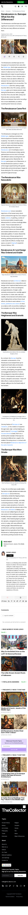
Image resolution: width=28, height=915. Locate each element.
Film (16, 831)
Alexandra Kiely (5, 712)
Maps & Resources (20, 836)
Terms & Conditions (9, 896)
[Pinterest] (24, 886)
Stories (10, 801)
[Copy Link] (20, 601)
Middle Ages (7, 67)
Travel (3, 833)
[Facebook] (11, 601)
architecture (17, 281)
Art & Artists (5, 828)
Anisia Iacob (5, 779)
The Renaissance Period (18, 11)
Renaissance (5, 85)
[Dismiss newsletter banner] (26, 2)
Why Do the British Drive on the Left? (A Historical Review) (13, 653)
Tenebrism (4, 426)
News (16, 833)
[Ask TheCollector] (4, 56)
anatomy (8, 218)
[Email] (26, 601)
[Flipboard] (23, 601)
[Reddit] (17, 601)
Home (2, 11)
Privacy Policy (19, 896)
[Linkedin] (8, 601)
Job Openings (5, 857)
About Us (4, 844)
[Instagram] (21, 886)
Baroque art (15, 424)
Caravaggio (14, 431)
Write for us (5, 847)
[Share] (18, 56)
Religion (17, 822)
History (4, 825)
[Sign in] (22, 6)
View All (3, 632)
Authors (4, 849)
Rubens (13, 509)
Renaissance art (6, 211)
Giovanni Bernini (6, 433)
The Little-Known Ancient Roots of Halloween (13, 674)
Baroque (3, 90)
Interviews (4, 836)
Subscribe (20, 2)
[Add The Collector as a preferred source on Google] (6, 865)
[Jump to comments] (9, 56)
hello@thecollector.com (9, 881)
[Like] (7, 597)
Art (10, 712)
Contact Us (5, 860)
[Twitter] (14, 601)
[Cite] (23, 56)
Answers (8, 11)
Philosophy (5, 831)
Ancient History (6, 822)
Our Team (4, 852)
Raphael (14, 243)
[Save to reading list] (14, 56)
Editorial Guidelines (7, 855)
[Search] (15, 6)
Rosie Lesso (9, 35)
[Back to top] (24, 806)
